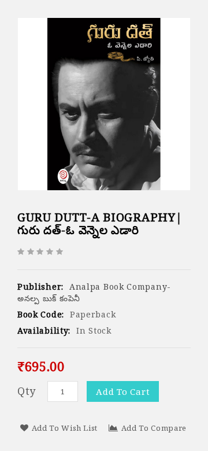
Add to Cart (123, 391)
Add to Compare (154, 428)
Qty (26, 391)
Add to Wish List (65, 428)
